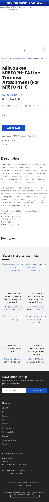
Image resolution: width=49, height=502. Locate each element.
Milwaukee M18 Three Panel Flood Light (13, 348)
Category (6, 140)
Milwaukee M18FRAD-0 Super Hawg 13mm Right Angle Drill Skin (36, 297)
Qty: (3, 115)
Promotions (6, 420)
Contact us (6, 428)
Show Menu (3, 3)
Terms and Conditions (24, 485)
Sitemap (25, 482)
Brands (5, 424)
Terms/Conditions (9, 440)
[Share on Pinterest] (19, 144)
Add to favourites (20, 266)
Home (4, 59)
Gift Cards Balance (9, 432)
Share (4, 144)
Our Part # (6, 136)
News (4, 412)
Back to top (17, 482)
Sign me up (36, 390)
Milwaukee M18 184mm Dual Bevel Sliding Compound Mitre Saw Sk (12, 297)
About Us (5, 408)
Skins (40, 59)
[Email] (16, 144)
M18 (5, 61)
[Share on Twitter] (12, 144)
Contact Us (24, 490)
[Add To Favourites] (31, 128)
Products (5, 416)
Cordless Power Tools (18, 59)
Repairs (5, 436)
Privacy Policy (34, 482)
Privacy (5, 444)
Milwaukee (32, 59)
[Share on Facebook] (9, 144)
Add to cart (13, 128)
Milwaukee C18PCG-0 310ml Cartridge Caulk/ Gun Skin (36, 350)
